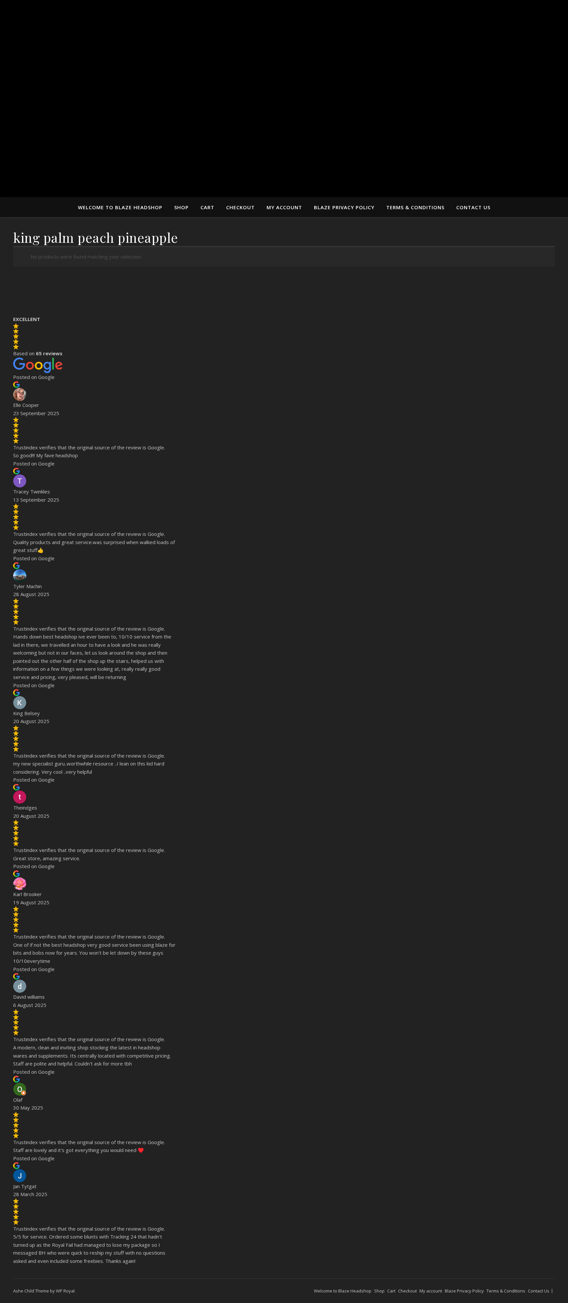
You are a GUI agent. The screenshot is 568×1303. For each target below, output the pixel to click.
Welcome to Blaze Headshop (120, 207)
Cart (207, 207)
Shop (181, 207)
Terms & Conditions (415, 207)
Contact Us (473, 207)
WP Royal (65, 1291)
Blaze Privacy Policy (344, 207)
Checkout (240, 207)
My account (284, 207)
